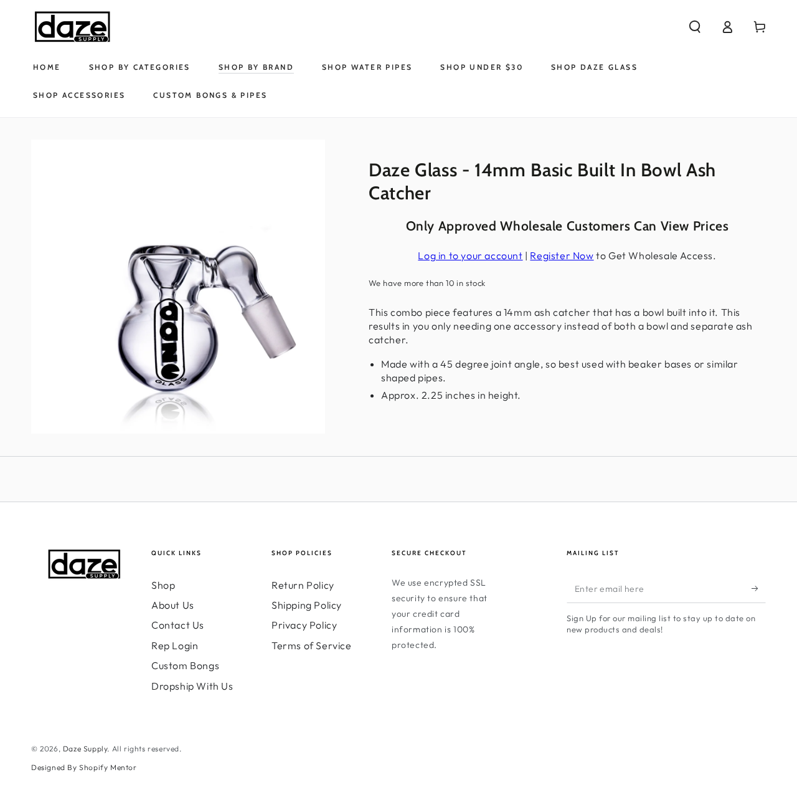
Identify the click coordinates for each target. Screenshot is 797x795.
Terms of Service (311, 645)
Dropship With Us (192, 686)
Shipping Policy (306, 605)
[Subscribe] (759, 588)
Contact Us (177, 625)
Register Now (561, 255)
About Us (172, 605)
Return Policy (302, 585)
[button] (695, 26)
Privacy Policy (304, 625)
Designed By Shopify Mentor (84, 767)
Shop (163, 585)
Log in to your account (470, 255)
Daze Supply (85, 748)
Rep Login (174, 645)
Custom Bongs (185, 665)
